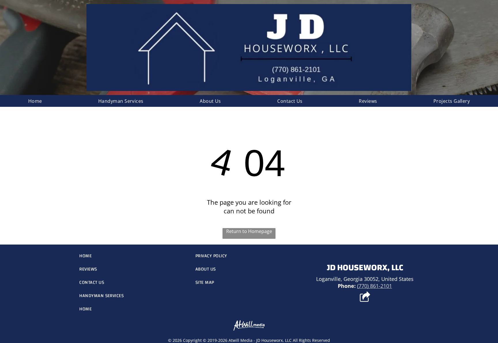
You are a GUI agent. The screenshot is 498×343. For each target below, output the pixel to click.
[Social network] (365, 297)
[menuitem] (35, 101)
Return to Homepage (249, 231)
